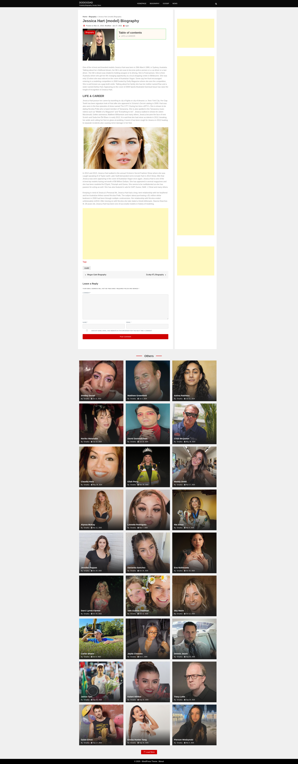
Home (85, 17)
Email (128, 322)
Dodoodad (86, 2)
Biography (154, 3)
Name (85, 322)
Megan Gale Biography (96, 275)
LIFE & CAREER (128, 36)
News (175, 3)
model (86, 268)
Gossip (166, 3)
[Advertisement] (125, 235)
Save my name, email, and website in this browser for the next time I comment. (121, 331)
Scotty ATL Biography (155, 275)
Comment (87, 293)
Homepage (141, 3)
